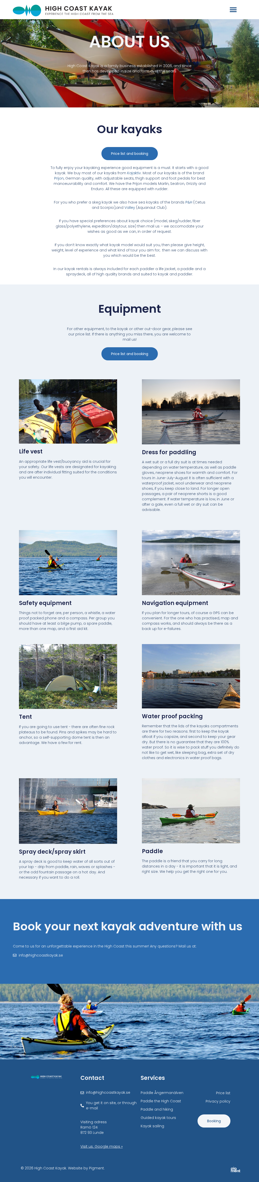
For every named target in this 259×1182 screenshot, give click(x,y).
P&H (188, 202)
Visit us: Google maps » (101, 1146)
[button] (233, 9)
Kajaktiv (134, 173)
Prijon (59, 178)
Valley (129, 207)
